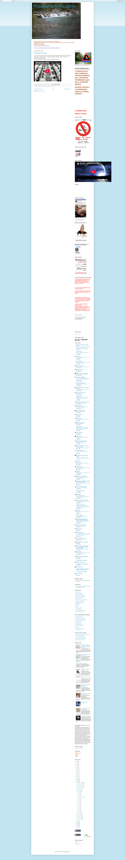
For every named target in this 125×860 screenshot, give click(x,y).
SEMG (77, 606)
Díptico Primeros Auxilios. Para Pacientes (85, 655)
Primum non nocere (80, 365)
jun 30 (79, 792)
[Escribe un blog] (55, 84)
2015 (77, 776)
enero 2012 (79, 819)
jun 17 (79, 800)
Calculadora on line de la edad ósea (81, 516)
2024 (77, 764)
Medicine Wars (78, 598)
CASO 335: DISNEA (79, 423)
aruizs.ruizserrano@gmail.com (80, 317)
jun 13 (79, 803)
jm (77, 756)
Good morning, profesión (80, 597)
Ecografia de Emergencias (80, 639)
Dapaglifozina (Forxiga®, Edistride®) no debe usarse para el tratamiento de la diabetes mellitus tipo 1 (82, 428)
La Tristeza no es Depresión (86, 716)
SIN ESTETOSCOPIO (80, 450)
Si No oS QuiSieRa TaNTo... (80, 411)
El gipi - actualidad (79, 515)
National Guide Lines (79, 624)
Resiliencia (78, 575)
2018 (77, 772)
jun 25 (79, 795)
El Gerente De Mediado (80, 377)
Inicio (53, 89)
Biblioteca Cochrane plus (80, 617)
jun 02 (79, 809)
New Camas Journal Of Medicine (82, 556)
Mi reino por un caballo (80, 490)
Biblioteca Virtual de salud (80, 619)
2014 (77, 778)
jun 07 (79, 806)
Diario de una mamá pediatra (81, 486)
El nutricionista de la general (81, 571)
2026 (77, 761)
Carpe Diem (78, 462)
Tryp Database (78, 629)
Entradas (78, 842)
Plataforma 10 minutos (80, 601)
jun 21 (79, 799)
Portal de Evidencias (79, 625)
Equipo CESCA (79, 396)
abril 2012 (79, 814)
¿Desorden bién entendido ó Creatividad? (86, 709)
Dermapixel (78, 356)
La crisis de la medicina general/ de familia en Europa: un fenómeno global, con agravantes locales (82, 379)
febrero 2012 (79, 817)
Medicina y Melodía (79, 369)
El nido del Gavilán (79, 532)
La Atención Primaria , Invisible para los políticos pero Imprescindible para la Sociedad (86, 646)
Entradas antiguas (67, 89)
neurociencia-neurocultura (80, 610)
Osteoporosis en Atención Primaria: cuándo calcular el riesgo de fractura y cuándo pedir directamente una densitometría (83, 347)
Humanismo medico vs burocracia (82, 402)
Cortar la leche (78, 491)
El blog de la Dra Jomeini (80, 562)
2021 (77, 767)
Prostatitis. (78, 529)
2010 (77, 822)
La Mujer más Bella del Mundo (81, 663)
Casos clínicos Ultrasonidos (81, 637)
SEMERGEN (78, 603)
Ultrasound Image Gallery (80, 635)
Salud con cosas (79, 414)
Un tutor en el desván (80, 538)
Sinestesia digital (79, 607)
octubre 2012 (79, 785)
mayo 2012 (79, 813)
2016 (77, 775)
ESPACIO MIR (78, 551)
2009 (77, 824)
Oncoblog (78, 510)
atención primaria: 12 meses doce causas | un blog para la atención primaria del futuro (82, 546)
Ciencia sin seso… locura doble (82, 373)
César (78, 754)
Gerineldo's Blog (79, 573)
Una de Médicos (79, 609)
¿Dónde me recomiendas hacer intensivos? (83, 447)
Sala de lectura (79, 351)
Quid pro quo (78, 418)
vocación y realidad (79, 611)
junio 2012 (79, 791)
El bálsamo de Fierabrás (55, 6)
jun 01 (79, 811)
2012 (77, 781)
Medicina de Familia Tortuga (81, 476)
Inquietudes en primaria (80, 504)
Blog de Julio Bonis (79, 593)
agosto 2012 (79, 788)
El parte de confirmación (80, 392)
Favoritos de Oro (79, 623)
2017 (77, 773)
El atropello (78, 370)
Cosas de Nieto (79, 528)
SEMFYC (77, 605)
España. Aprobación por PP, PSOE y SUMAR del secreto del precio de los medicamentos (82, 398)
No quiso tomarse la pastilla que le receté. (82, 366)
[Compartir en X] (56, 84)
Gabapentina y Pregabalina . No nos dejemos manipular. (86, 685)
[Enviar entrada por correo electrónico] (52, 84)
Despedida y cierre (79, 557)
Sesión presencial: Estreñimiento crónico (82, 389)
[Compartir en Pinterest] (59, 84)
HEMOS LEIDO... (79, 426)
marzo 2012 (79, 816)
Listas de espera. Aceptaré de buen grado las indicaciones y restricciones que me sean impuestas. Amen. (82, 506)
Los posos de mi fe (79, 393)
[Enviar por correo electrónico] (54, 84)
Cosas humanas (79, 361)
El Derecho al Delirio (40, 53)
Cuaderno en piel (79, 466)
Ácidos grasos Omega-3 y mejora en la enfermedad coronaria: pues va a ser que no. (82, 458)
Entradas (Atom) (42, 90)
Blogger (69, 851)
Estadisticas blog (77, 334)
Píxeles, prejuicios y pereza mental (81, 374)
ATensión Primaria (79, 405)
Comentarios (78, 844)
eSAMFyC (78, 471)
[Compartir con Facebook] (57, 84)
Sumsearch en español (80, 628)
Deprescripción (78, 433)
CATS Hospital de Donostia (80, 620)
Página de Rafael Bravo (80, 602)
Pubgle (77, 627)
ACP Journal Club (79, 616)
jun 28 (79, 794)
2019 (77, 770)
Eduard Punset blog (79, 594)
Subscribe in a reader (79, 748)
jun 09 (79, 805)
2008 (77, 825)
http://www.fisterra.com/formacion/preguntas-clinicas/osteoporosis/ (83, 587)
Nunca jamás (78, 415)
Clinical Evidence (79, 621)
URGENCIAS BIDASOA (80, 422)
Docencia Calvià (79, 432)
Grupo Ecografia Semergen (81, 638)
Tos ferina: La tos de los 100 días (81, 487)
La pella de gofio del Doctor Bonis (82, 500)
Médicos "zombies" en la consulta (81, 539)
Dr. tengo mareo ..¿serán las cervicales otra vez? (86, 694)
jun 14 (79, 802)
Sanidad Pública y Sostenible (81, 560)
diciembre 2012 (80, 782)
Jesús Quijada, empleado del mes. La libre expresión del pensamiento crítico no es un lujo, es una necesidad (83, 534)
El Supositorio (78, 436)
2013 (77, 779)
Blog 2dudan (78, 494)
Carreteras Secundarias (80, 410)
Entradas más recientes (38, 89)
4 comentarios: (48, 84)
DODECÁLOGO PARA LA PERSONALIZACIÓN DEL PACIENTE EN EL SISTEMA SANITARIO (82, 496)
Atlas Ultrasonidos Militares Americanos (83, 634)
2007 (77, 827)
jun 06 (79, 808)
